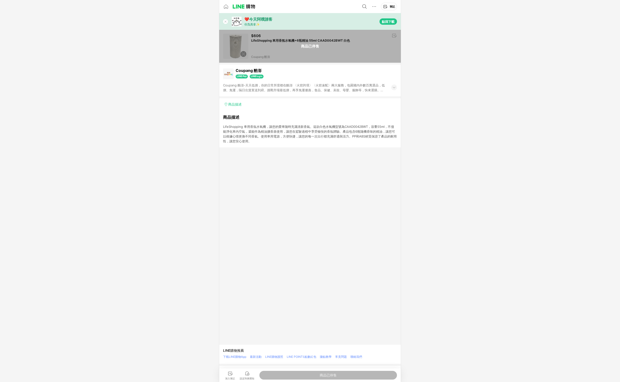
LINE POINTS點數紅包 (301, 357)
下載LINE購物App (234, 357)
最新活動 (256, 357)
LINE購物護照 (274, 357)
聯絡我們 (356, 357)
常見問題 (341, 357)
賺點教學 (326, 357)
